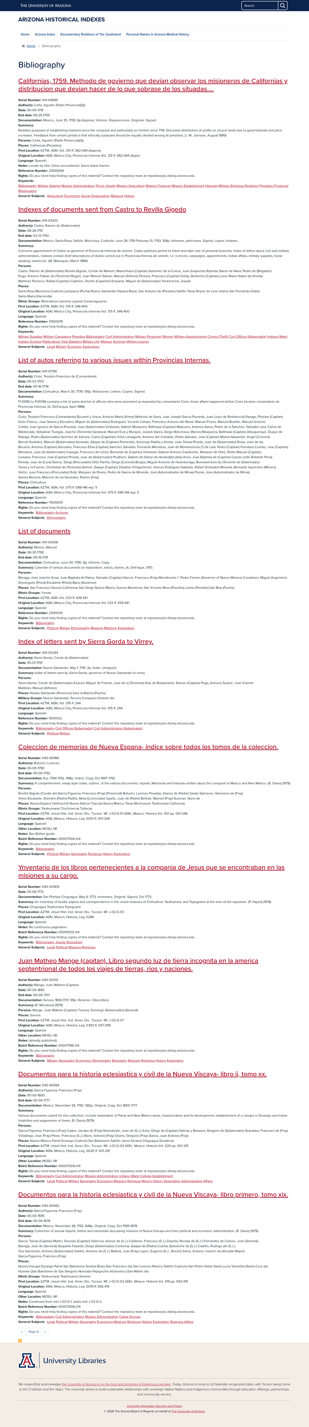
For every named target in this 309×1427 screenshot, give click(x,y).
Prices (100, 186)
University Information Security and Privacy (154, 1406)
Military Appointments (190, 337)
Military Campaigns (57, 337)
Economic (74, 347)
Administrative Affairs (197, 1181)
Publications (51, 342)
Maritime (110, 628)
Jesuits (110, 186)
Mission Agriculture (130, 186)
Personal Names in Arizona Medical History (157, 34)
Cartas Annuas (129, 1317)
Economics (72, 196)
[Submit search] (283, 5)
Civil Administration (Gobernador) (118, 728)
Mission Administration (78, 186)
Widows (106, 342)
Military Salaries (49, 186)
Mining (147, 1181)
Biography (119, 1061)
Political (53, 628)
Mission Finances (158, 186)
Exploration (91, 347)
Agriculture (55, 196)
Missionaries (27, 191)
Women (167, 337)
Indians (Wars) (277, 337)
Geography (79, 854)
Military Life (91, 342)
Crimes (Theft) (217, 337)
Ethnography (56, 518)
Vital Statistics (71, 342)
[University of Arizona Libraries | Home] (62, 1360)
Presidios (78, 337)
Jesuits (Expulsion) (68, 942)
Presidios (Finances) (273, 186)
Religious (95, 854)
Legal (51, 347)
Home (25, 34)
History (129, 196)
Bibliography (27, 186)
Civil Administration (120, 337)
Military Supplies (30, 337)
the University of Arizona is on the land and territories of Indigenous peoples (116, 1384)
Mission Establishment (188, 186)
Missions (117, 196)
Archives (119, 342)
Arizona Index (45, 34)
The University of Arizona (188, 1411)
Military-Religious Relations (239, 186)
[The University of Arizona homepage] (46, 5)
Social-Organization (95, 196)
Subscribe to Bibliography (20, 1340)
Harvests (211, 186)
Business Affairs (181, 1322)
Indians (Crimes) (30, 342)
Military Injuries (138, 342)
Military (61, 347)
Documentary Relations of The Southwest (90, 34)
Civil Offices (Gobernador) (248, 337)
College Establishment (156, 1176)
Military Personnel (148, 337)
